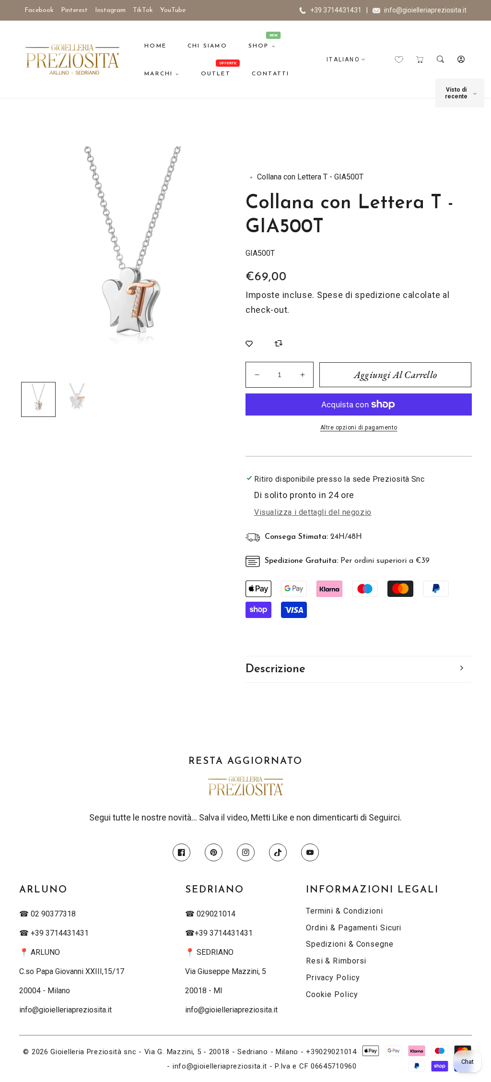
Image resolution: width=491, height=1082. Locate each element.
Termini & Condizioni (344, 911)
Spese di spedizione (358, 295)
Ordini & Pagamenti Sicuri (354, 927)
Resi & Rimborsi (336, 960)
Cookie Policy (332, 994)
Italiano (343, 59)
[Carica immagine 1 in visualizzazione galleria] (38, 399)
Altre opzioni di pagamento (358, 427)
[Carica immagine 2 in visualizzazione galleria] (77, 399)
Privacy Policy (333, 977)
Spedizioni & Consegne (350, 944)
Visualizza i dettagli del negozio (313, 512)
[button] (419, 59)
